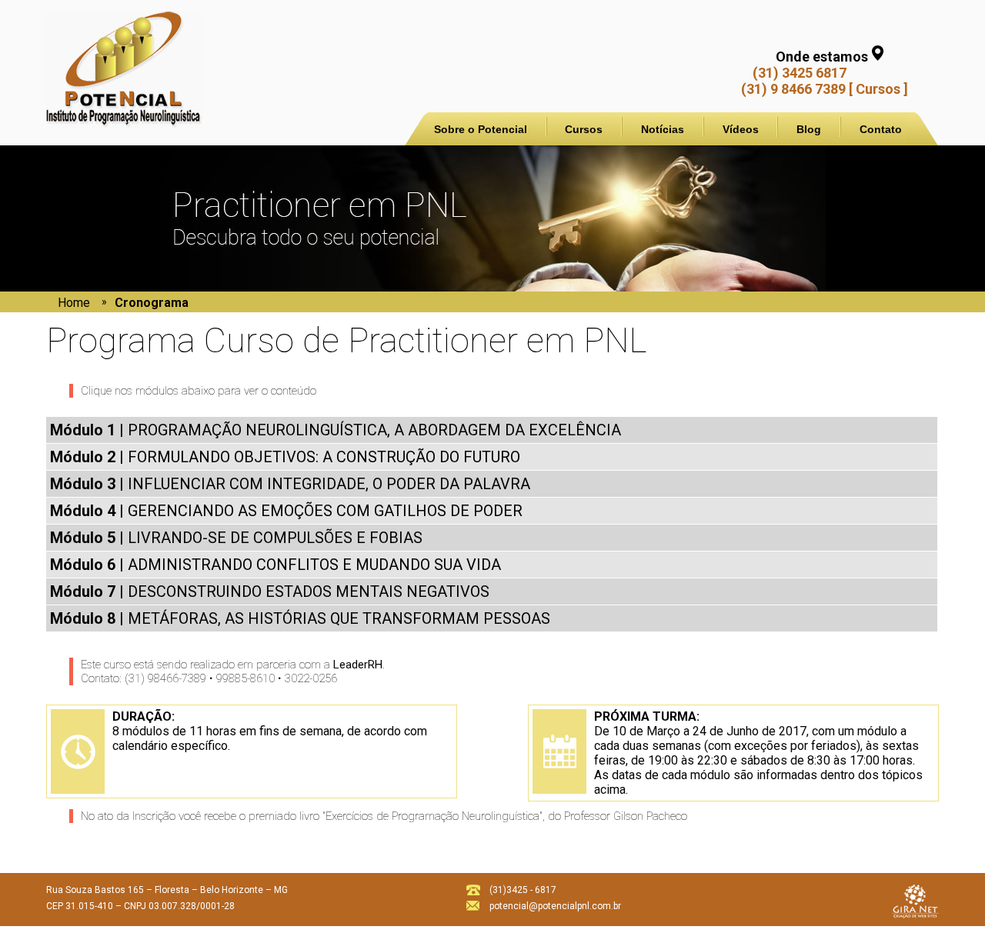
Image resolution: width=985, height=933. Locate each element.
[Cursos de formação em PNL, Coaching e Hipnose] (124, 120)
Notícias (662, 129)
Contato (881, 129)
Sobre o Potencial (480, 129)
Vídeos (741, 129)
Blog (808, 129)
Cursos (584, 129)
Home (74, 302)
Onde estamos (822, 56)
